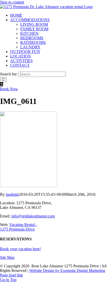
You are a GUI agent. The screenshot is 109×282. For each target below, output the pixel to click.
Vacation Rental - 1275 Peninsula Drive (18, 226)
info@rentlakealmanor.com (33, 216)
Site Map (7, 257)
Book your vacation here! (20, 249)
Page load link (11, 275)
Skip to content (12, 2)
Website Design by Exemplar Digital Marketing (67, 270)
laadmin (12, 194)
